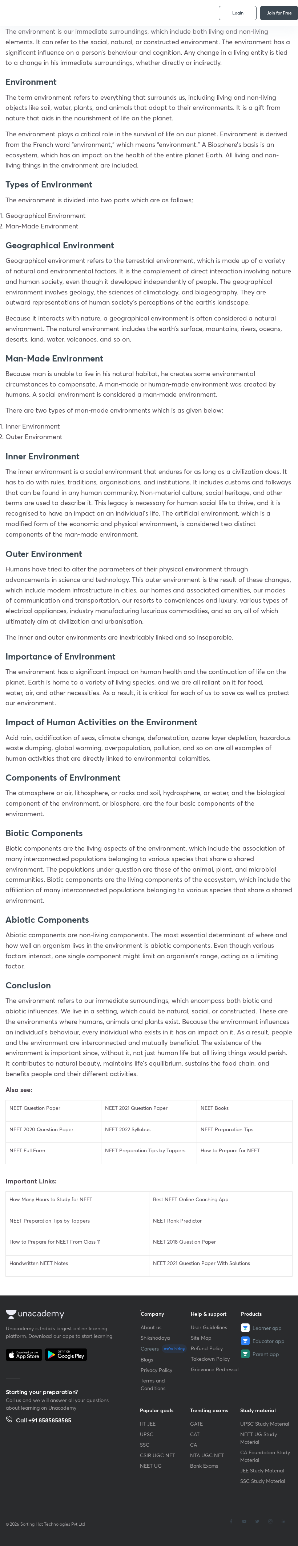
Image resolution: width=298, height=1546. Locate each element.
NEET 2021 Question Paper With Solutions (201, 1263)
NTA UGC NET (207, 1455)
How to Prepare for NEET (230, 1150)
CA (193, 1444)
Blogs (147, 1359)
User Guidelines (209, 1327)
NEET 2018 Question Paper (184, 1241)
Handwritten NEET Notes (38, 1263)
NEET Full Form (27, 1150)
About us (151, 1327)
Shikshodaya (155, 1337)
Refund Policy (207, 1348)
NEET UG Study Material (258, 1438)
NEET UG (151, 1465)
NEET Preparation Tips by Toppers (145, 1150)
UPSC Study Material (264, 1423)
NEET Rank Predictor (177, 1220)
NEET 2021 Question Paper (136, 1107)
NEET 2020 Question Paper (41, 1129)
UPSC (146, 1434)
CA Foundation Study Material (265, 1456)
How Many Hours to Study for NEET (50, 1199)
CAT (195, 1434)
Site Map (201, 1337)
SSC (144, 1444)
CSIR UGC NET (157, 1455)
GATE (196, 1423)
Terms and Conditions (153, 1384)
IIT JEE (148, 1423)
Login (237, 13)
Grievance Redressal (214, 1369)
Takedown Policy (210, 1358)
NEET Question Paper (34, 1107)
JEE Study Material (262, 1470)
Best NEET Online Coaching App (191, 1199)
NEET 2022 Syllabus (127, 1129)
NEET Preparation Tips (227, 1129)
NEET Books (215, 1107)
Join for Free (279, 13)
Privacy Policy (156, 1370)
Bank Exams (204, 1465)
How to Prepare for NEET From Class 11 (55, 1241)
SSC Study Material (262, 1480)
